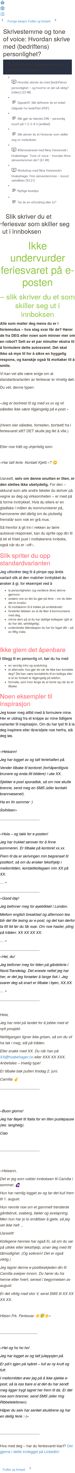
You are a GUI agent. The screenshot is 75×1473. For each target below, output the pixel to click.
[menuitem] (2, 9)
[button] (2, 4)
